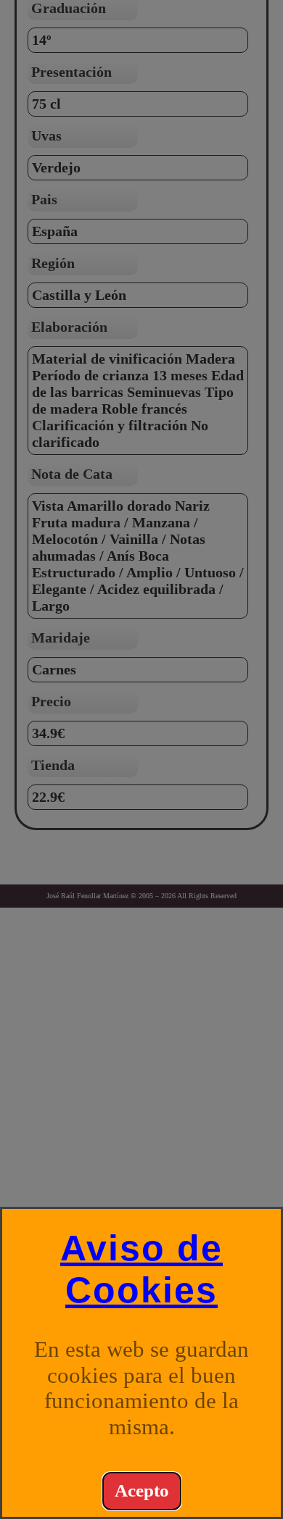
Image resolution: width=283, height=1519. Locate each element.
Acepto (142, 1490)
